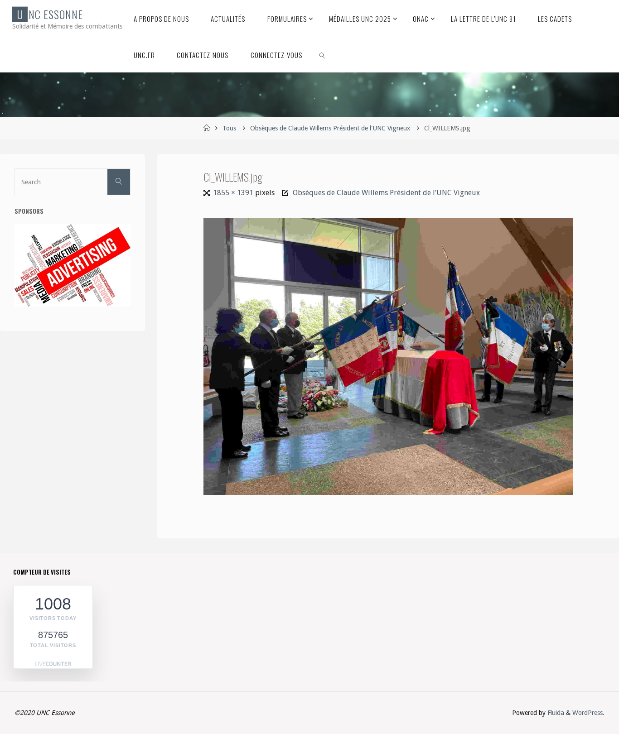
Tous (229, 128)
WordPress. (588, 712)
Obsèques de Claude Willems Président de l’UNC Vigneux (386, 192)
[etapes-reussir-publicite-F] (73, 265)
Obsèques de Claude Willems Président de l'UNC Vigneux (330, 128)
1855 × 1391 (234, 192)
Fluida (555, 712)
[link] (322, 54)
